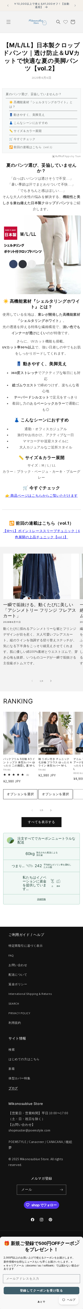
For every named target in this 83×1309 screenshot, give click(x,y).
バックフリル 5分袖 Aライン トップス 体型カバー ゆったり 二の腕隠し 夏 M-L (19, 762)
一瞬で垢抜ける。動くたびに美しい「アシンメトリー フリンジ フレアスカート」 (39, 610)
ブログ (13, 1088)
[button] (8, 22)
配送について (18, 975)
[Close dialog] (78, 1241)
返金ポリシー (18, 984)
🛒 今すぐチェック (22, 139)
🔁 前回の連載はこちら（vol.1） (31, 147)
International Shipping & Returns (30, 994)
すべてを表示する (41, 822)
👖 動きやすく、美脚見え (27, 115)
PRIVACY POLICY (19, 1013)
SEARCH (14, 1003)
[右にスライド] (51, 681)
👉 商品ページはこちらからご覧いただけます (41, 495)
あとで (41, 1301)
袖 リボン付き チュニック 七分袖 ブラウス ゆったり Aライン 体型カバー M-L (55, 762)
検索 (12, 1049)
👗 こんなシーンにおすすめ (28, 123)
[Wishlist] (65, 22)
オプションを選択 (20, 794)
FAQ (11, 955)
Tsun (78, 156)
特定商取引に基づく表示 (26, 946)
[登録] (61, 1190)
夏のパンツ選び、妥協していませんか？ (34, 94)
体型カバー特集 (19, 1078)
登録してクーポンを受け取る (41, 1290)
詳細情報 (41, 899)
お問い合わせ (18, 965)
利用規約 (15, 1023)
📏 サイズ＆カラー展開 (25, 131)
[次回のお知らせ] (75, 5)
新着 (12, 1069)
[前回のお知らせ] (8, 5)
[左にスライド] (32, 681)
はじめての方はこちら (24, 1059)
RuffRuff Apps (63, 156)
